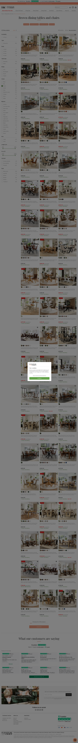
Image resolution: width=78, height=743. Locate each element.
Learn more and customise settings (39, 375)
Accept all (39, 378)
